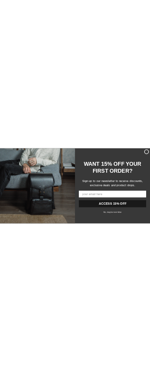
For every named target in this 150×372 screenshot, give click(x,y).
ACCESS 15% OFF (113, 203)
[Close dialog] (146, 152)
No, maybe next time (112, 212)
